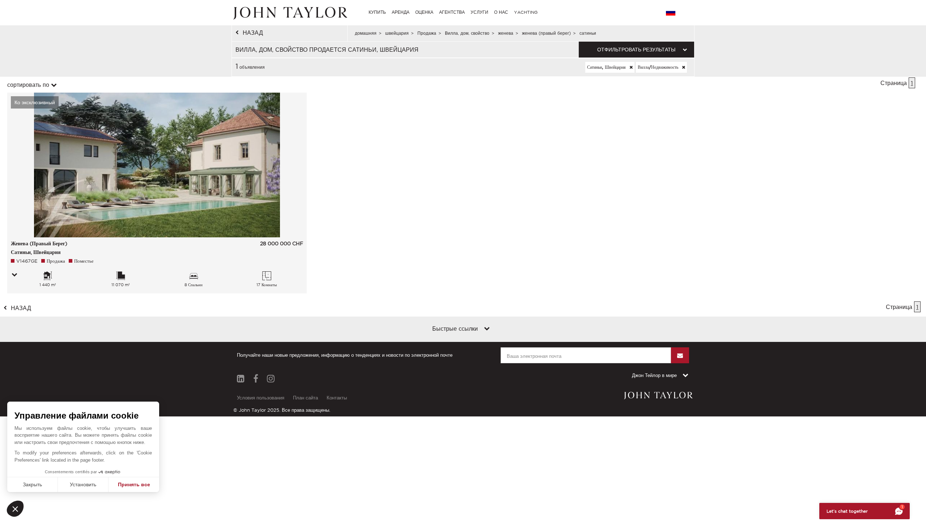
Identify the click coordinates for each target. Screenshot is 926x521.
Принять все (134, 484)
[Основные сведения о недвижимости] (14, 275)
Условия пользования (260, 398)
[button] (15, 508)
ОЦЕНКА (424, 12)
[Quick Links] (487, 329)
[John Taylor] (289, 12)
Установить (83, 484)
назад (253, 32)
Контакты (337, 398)
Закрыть (32, 484)
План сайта (305, 398)
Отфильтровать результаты (636, 49)
